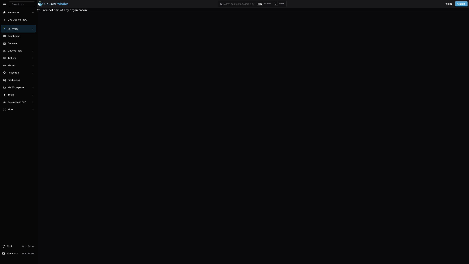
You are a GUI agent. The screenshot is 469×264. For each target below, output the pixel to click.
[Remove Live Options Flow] (33, 20)
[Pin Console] (32, 43)
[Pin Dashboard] (32, 36)
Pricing (448, 3)
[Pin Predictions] (32, 80)
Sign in (461, 3)
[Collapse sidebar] (4, 4)
